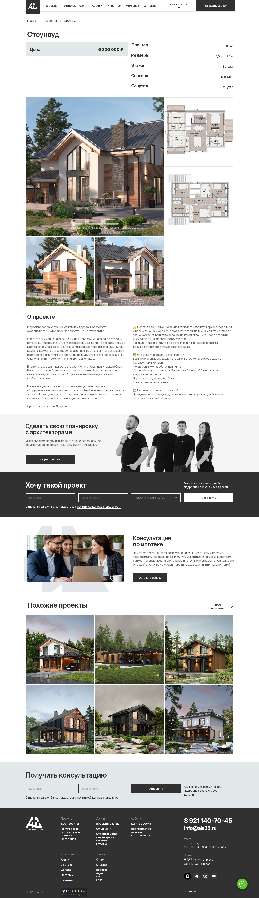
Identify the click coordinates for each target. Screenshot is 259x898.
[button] (215, 5)
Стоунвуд (70, 20)
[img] (33, 7)
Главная (32, 20)
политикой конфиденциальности (99, 506)
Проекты (51, 20)
